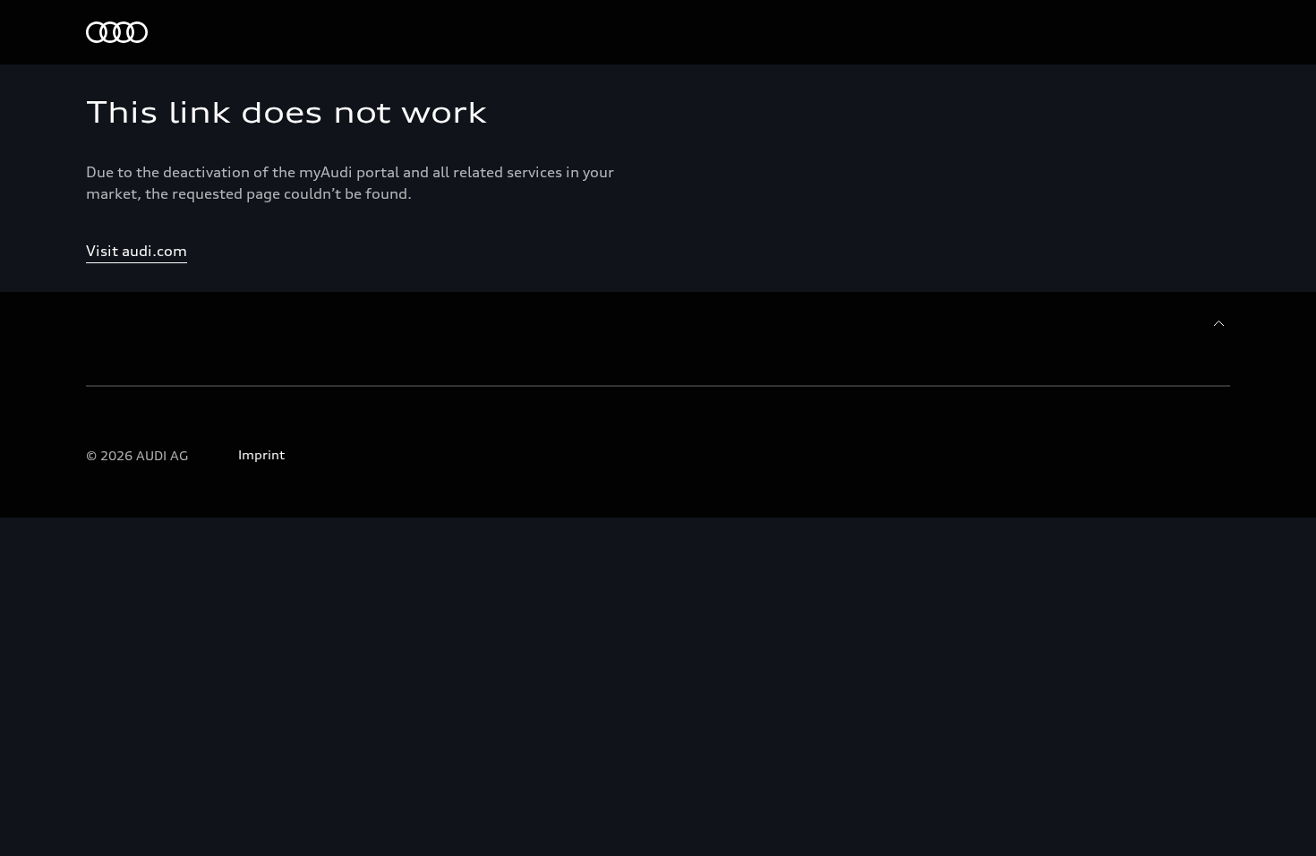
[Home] (117, 32)
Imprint (261, 454)
